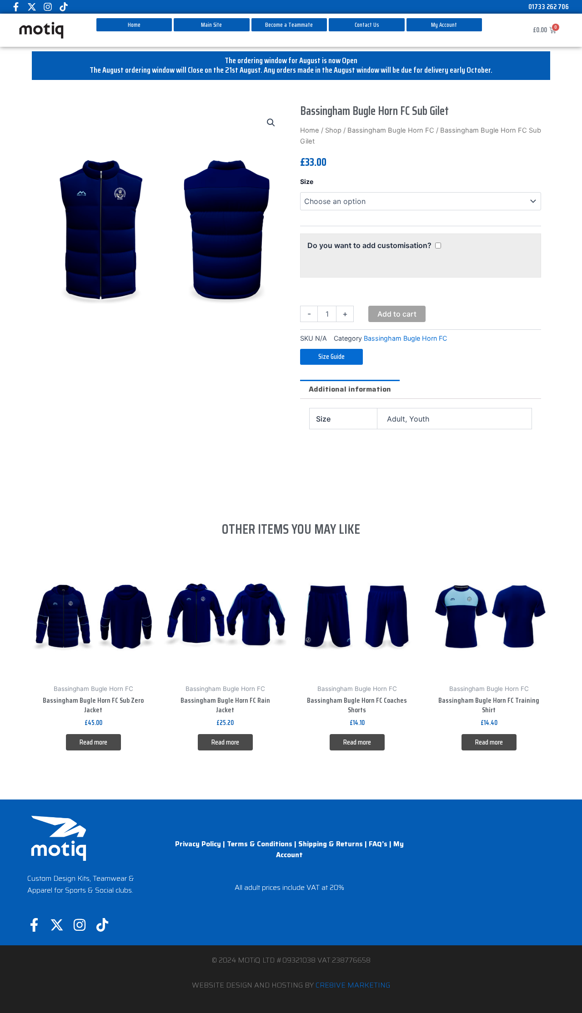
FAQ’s (378, 844)
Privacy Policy (198, 844)
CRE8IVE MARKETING (353, 985)
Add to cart (396, 313)
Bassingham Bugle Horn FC (390, 130)
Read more (93, 742)
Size (306, 181)
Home (309, 130)
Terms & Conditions (259, 844)
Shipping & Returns (330, 844)
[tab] (350, 389)
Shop (333, 130)
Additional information (350, 389)
